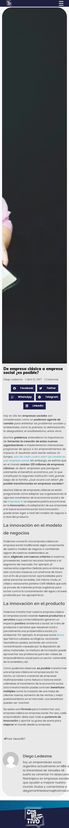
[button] (23, 388)
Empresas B (15, 501)
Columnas (52, 379)
